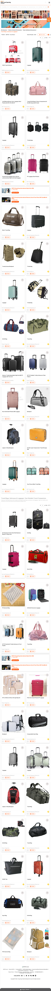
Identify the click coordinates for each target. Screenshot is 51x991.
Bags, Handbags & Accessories (29, 30)
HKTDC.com (5, 969)
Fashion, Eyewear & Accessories (15, 30)
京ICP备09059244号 (39, 971)
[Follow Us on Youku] (35, 975)
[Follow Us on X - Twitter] (24, 975)
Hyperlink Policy (26, 971)
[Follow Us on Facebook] (22, 975)
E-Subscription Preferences (23, 970)
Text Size (31, 970)
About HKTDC (11, 969)
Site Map (32, 971)
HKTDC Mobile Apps (27, 969)
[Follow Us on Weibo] (28, 975)
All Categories (4, 30)
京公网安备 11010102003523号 (25, 972)
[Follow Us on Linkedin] (26, 975)
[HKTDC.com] (25, 966)
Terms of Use (11, 971)
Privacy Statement (18, 971)
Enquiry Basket (25, 989)
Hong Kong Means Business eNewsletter (40, 969)
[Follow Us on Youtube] (33, 975)
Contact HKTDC (19, 969)
